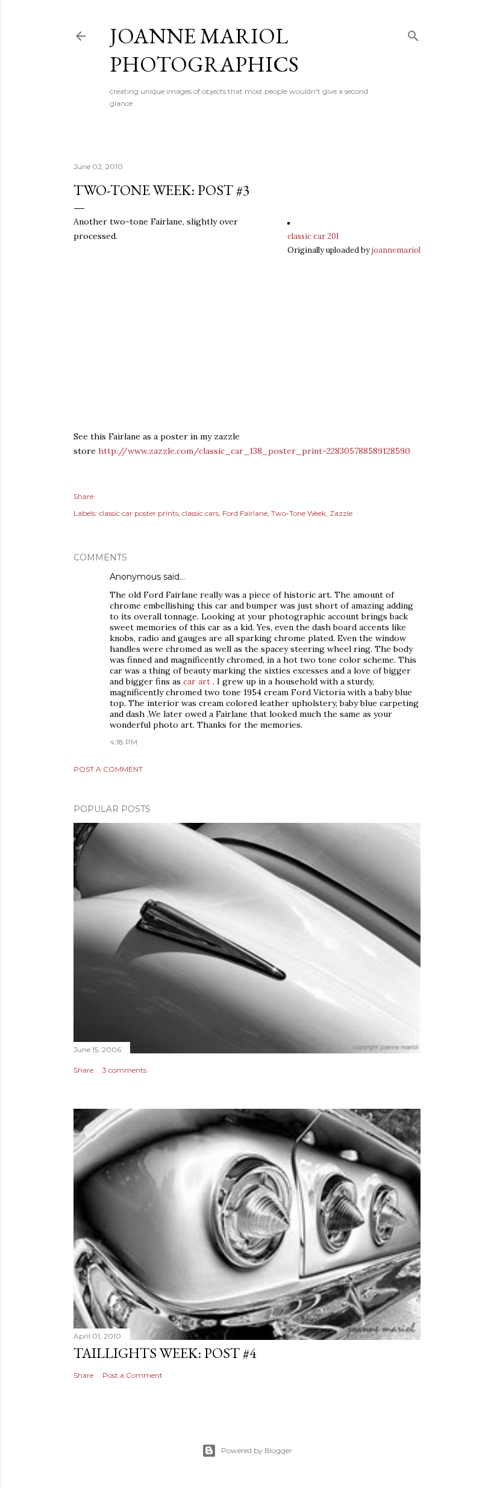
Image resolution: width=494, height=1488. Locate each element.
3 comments (124, 1069)
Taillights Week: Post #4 (165, 1353)
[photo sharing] (288, 221)
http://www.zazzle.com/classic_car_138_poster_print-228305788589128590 (254, 450)
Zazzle (341, 513)
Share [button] (83, 496)
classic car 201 (313, 236)
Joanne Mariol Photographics (204, 50)
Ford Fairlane (244, 513)
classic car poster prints (138, 513)
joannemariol (396, 250)
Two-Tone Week (298, 513)
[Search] (413, 33)
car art (196, 681)
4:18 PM (123, 741)
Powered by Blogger (256, 1450)
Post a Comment (108, 768)
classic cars (200, 513)
